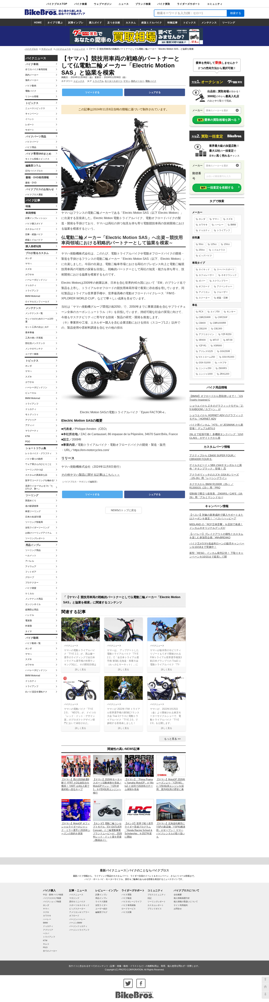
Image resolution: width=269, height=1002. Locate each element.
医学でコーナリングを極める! (39, 480)
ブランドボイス (154, 909)
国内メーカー (31, 75)
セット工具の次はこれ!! (36, 327)
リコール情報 (31, 96)
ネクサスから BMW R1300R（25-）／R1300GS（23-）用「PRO (211, 486)
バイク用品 (30, 147)
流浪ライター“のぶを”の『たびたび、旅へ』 (39, 487)
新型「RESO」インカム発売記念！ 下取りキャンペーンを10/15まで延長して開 (216, 555)
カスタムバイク (33, 229)
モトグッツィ (31, 414)
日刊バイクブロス (34, 171)
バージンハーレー (77, 919)
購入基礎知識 (33, 246)
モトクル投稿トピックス (37, 159)
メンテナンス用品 (34, 599)
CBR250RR (205, 317)
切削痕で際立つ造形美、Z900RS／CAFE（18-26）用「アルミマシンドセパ (216, 495)
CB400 (202, 323)
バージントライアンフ (79, 930)
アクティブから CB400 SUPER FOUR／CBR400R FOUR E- (212, 457)
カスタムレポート (155, 905)
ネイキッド (204, 269)
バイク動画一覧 (33, 643)
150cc (227, 244)
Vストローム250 (207, 357)
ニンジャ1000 (206, 374)
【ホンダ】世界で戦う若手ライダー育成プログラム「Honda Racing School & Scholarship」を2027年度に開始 (139, 830)
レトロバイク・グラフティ (38, 453)
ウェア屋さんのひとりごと (38, 464)
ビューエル (30, 393)
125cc (214, 244)
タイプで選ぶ (55, 22)
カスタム (131, 22)
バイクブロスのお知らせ (40, 189)
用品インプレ (33, 544)
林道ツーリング (33, 511)
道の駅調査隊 (31, 506)
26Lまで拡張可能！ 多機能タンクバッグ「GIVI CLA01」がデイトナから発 (216, 436)
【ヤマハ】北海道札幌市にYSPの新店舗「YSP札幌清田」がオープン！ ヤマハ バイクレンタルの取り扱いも (170, 830)
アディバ (29, 425)
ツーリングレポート (35, 538)
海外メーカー (31, 80)
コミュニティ (215, 4)
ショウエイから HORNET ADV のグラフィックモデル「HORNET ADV (216, 417)
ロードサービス (129, 909)
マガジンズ (46, 49)
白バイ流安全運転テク (36, 692)
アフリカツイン (206, 334)
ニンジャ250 (205, 368)
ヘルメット (30, 555)
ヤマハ (28, 263)
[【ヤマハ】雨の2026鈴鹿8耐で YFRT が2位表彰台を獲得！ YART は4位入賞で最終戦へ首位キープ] (76, 765)
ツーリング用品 (33, 550)
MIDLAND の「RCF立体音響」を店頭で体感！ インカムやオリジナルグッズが (216, 526)
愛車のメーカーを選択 (217, 110)
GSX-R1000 (228, 357)
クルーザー (222, 292)
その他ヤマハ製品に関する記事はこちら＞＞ (90, 474)
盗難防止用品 (31, 609)
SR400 (202, 340)
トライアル (98, 81)
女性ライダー (101, 905)
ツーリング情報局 (34, 522)
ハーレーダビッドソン (36, 280)
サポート (29, 130)
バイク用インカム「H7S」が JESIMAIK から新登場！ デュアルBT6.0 (216, 426)
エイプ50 (215, 311)
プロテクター (31, 582)
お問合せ (178, 909)
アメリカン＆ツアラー (79, 912)
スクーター (204, 297)
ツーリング (228, 22)
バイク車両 (32, 64)
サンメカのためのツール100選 (39, 320)
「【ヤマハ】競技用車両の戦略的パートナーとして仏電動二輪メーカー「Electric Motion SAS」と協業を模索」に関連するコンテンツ (121, 600)
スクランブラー (220, 281)
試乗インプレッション (36, 218)
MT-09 (229, 340)
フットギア (30, 572)
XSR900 (218, 345)
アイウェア (30, 566)
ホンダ (28, 258)
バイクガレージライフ (132, 901)
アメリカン (204, 292)
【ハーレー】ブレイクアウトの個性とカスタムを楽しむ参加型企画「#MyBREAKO (216, 536)
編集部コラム (33, 165)
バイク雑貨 (30, 588)
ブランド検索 (143, 4)
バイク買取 (163, 4)
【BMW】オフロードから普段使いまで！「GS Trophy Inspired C (216, 398)
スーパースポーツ (225, 269)
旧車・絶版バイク (34, 234)
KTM (27, 436)
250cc (202, 250)
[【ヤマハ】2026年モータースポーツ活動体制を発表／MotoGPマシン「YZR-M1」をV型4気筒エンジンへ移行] (107, 765)
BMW (233, 224)
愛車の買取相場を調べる (217, 119)
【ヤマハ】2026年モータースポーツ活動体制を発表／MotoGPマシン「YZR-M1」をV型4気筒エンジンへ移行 (107, 786)
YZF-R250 (226, 334)
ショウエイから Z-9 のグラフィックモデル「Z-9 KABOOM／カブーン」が (216, 407)
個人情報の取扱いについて (186, 901)
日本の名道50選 (33, 517)
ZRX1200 (224, 374)
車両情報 (31, 212)
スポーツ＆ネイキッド (79, 905)
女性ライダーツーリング (37, 527)
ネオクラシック (229, 275)
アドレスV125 (206, 351)
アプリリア (30, 420)
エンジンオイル (33, 604)
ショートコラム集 (36, 448)
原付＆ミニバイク (77, 901)
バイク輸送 (127, 898)
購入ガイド (95, 22)
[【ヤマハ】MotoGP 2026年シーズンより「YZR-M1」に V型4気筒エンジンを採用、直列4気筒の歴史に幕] (171, 765)
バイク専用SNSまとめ (38, 153)
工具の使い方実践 (34, 337)
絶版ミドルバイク (151, 22)
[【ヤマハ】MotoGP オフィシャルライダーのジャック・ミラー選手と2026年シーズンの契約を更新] (76, 809)
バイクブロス (31, 49)
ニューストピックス (35, 108)
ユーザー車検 (31, 354)
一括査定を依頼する (217, 187)
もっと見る (170, 738)
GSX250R (225, 351)
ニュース (124, 4)
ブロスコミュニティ (156, 894)
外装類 (28, 626)
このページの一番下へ (265, 995)
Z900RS (222, 368)
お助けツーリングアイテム (38, 533)
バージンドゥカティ (78, 926)
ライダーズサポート (188, 4)
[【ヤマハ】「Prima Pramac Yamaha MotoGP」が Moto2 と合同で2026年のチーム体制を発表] (139, 765)
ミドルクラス (218, 250)
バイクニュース (63, 49)
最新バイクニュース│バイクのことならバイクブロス (134, 870)
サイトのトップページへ (265, 987)
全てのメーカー (50, 951)
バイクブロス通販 (34, 194)
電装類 (28, 620)
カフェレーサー (206, 275)
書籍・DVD (31, 182)
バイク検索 (80, 4)
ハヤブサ (222, 362)
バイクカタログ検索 (52, 898)
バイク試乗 (127, 912)
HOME (38, 22)
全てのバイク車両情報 (36, 69)
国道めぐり (30, 500)
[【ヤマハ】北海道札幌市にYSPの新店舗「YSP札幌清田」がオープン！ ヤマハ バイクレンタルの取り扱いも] (171, 809)
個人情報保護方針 (182, 898)
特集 (28, 206)
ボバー (202, 281)
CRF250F (222, 317)
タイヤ (28, 631)
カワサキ (29, 274)
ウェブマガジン (103, 4)
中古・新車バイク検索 (53, 894)
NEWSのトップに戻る (123, 510)
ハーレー (219, 224)
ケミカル (29, 593)
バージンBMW (75, 923)
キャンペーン (31, 113)
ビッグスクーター (77, 909)
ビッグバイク (205, 255)
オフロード (204, 286)
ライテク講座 (101, 901)
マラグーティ (31, 430)
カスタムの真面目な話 (36, 475)
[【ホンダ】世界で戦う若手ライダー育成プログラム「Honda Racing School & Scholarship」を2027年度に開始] (139, 809)
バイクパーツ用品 (36, 136)
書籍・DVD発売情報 (37, 177)
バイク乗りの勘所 (34, 459)
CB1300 (218, 328)
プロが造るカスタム (37, 253)
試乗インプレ (76, 22)
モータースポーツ (113, 81)
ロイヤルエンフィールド (37, 301)
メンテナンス (209, 22)
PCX (201, 311)
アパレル (29, 561)
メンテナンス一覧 (34, 313)
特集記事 (172, 22)
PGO (27, 441)
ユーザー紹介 (101, 909)
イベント (29, 119)
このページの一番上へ (265, 980)
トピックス (189, 22)
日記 (149, 898)
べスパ (46, 933)
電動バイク (30, 91)
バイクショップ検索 (52, 901)
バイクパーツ (31, 141)
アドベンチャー (224, 286)
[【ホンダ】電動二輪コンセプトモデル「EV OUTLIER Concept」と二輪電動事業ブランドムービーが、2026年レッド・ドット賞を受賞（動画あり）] (107, 809)
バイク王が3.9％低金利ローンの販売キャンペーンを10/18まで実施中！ (216, 545)
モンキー (231, 311)
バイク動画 (30, 85)
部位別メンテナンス (35, 343)
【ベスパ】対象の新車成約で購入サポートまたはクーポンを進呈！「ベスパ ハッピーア (216, 516)
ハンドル (29, 615)
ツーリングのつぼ (34, 469)
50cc (201, 244)
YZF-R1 (202, 345)
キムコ (46, 944)
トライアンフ (31, 290)
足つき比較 (113, 22)
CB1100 (203, 328)
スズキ (28, 269)
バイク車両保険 (129, 905)
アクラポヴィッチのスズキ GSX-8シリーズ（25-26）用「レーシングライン (214, 476)
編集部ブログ (101, 912)
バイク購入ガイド (34, 223)
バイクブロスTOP (56, 4)
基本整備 (29, 332)
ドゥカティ (30, 285)
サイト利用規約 (181, 905)
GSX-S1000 (205, 362)
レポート (29, 124)
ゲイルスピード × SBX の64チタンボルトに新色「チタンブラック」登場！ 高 (215, 467)
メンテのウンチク (34, 348)
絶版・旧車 (222, 297)
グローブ (29, 577)
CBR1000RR (219, 323)
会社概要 (178, 894)
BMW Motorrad (32, 296)
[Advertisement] (123, 554)
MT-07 (216, 340)
